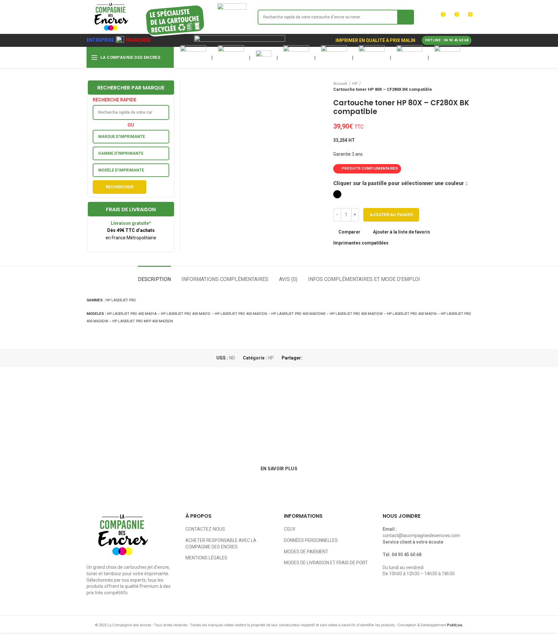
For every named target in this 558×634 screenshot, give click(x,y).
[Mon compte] (428, 17)
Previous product (455, 86)
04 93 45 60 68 (406, 554)
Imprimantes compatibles (360, 243)
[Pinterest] (323, 358)
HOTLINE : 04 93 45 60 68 (446, 40)
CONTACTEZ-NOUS (205, 529)
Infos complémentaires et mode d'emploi (364, 279)
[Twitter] (316, 358)
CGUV (289, 529)
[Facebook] (308, 358)
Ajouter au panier (391, 214)
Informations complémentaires (224, 279)
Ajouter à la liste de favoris (401, 232)
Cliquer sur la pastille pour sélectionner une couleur (399, 183)
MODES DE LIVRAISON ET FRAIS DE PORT (326, 562)
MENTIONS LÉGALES (206, 557)
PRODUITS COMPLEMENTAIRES (370, 168)
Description (154, 279)
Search (405, 17)
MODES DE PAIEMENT (306, 551)
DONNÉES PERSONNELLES (311, 540)
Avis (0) (288, 279)
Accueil (340, 83)
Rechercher (119, 186)
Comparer (349, 232)
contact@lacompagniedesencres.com (421, 535)
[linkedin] (331, 358)
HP (354, 83)
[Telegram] (338, 358)
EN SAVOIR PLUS (279, 468)
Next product (468, 86)
